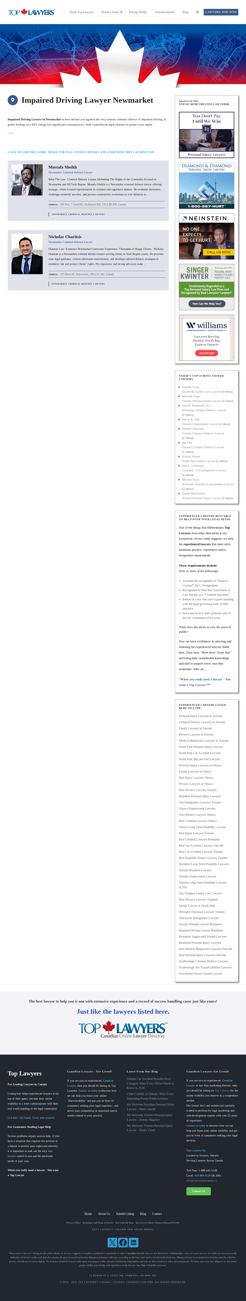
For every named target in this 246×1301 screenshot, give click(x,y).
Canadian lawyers (135, 1253)
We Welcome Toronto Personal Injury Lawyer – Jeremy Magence (150, 1117)
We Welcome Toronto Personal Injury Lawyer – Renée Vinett (150, 1128)
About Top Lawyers (81, 12)
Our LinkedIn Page (124, 1223)
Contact (157, 1213)
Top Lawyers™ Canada (94, 1282)
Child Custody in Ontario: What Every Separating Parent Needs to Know (150, 1096)
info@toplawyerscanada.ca (201, 1180)
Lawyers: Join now (221, 12)
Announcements (165, 12)
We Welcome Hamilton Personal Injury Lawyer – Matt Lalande (150, 1107)
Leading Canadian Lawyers (133, 1282)
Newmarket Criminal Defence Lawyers (78, 214)
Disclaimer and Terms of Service (98, 1223)
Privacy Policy (73, 1223)
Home (88, 1213)
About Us (104, 1213)
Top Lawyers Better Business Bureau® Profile (157, 1223)
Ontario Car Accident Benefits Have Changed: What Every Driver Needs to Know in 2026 (150, 1083)
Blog (185, 12)
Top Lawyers (222, 1090)
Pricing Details (138, 12)
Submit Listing (125, 1213)
